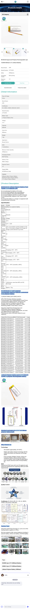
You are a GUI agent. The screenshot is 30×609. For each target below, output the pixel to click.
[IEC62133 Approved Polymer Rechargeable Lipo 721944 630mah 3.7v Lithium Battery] (14, 31)
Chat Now (22, 83)
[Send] (28, 606)
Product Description (22, 87)
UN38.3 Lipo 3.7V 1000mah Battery (11, 566)
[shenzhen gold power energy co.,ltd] (15, 2)
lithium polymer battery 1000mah (11, 569)
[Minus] (28, 575)
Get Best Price (8, 83)
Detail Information (8, 87)
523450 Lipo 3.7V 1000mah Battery (11, 563)
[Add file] (2, 606)
